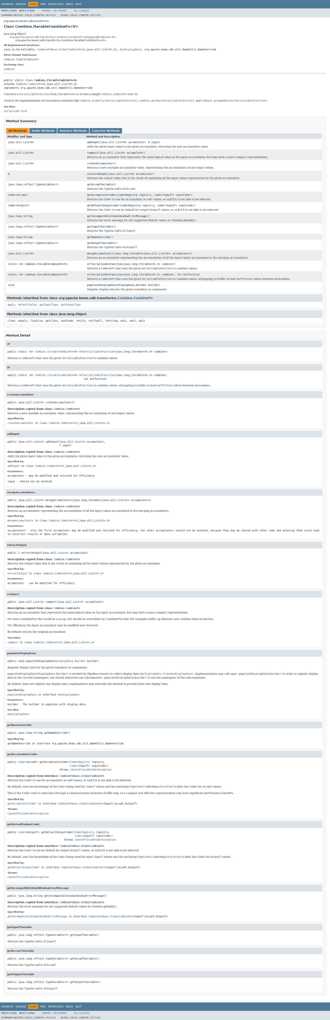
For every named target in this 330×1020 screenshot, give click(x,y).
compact (92, 152)
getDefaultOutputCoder (103, 205)
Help (78, 4)
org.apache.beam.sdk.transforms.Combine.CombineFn (47, 37)
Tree (43, 4)
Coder (12, 194)
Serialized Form (15, 111)
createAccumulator (100, 163)
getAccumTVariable (100, 184)
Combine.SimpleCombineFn (21, 59)
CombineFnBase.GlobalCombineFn (59, 49)
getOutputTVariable (101, 243)
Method (51, 15)
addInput (93, 142)
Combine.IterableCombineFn (44, 263)
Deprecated (55, 4)
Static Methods (43, 130)
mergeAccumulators (100, 253)
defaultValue (27, 304)
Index (69, 4)
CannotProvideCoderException (90, 769)
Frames (46, 10)
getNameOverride (98, 237)
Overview (7, 4)
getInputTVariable (100, 226)
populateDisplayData (101, 284)
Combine (9, 69)
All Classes (82, 10)
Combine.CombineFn (29, 84)
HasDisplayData (130, 49)
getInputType (49, 304)
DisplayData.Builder (132, 284)
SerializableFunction (107, 263)
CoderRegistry (128, 194)
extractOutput (97, 173)
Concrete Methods (106, 130)
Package (21, 4)
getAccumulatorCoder (101, 194)
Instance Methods (73, 130)
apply (11, 304)
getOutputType (71, 304)
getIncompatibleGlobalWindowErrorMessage (117, 216)
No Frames (60, 10)
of (88, 263)
